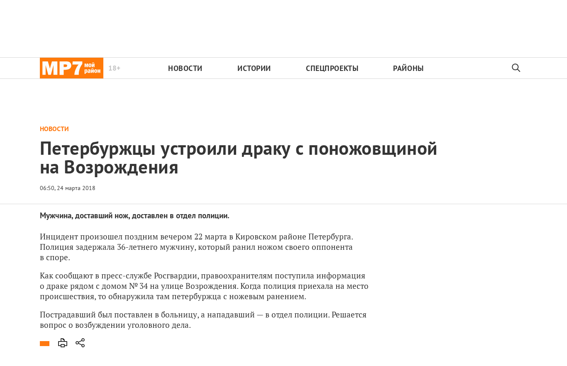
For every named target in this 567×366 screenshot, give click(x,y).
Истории (254, 68)
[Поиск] (516, 68)
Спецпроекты (332, 68)
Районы (408, 68)
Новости (185, 68)
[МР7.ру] (71, 68)
